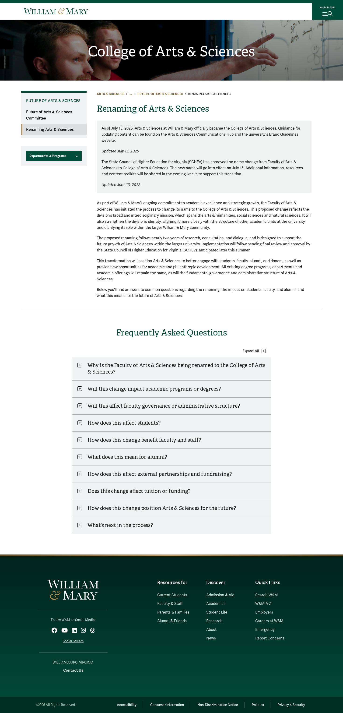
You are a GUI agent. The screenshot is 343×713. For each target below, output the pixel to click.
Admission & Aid (220, 595)
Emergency (265, 629)
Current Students (172, 595)
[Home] (56, 11)
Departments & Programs (47, 156)
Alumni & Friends (172, 621)
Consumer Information (167, 705)
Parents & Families (173, 612)
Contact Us (73, 670)
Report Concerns (269, 638)
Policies (258, 705)
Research (214, 621)
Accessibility (126, 705)
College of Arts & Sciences (171, 51)
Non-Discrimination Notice (217, 705)
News (211, 638)
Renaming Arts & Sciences (50, 129)
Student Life (216, 612)
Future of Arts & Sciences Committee (49, 115)
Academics (215, 603)
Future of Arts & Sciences (160, 94)
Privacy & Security (291, 705)
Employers (264, 612)
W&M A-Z (263, 603)
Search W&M (266, 595)
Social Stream (73, 641)
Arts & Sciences (110, 94)
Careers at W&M (269, 621)
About (211, 629)
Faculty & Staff (169, 603)
